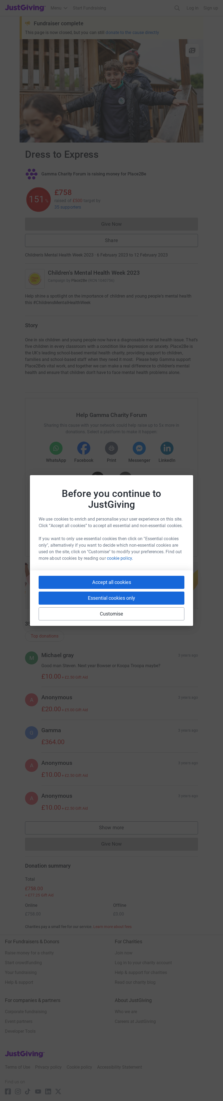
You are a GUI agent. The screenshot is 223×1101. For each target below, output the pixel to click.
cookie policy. (120, 558)
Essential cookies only (111, 598)
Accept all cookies (111, 582)
